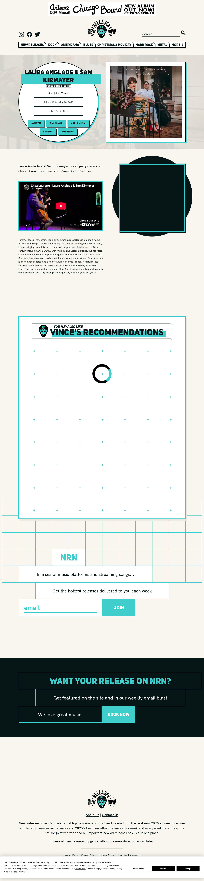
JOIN (119, 608)
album (104, 841)
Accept (188, 869)
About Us (92, 814)
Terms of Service (107, 854)
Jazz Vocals (62, 92)
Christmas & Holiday (114, 45)
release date (120, 841)
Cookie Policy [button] (80, 869)
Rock (52, 45)
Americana (70, 45)
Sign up (55, 823)
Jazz (51, 92)
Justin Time (62, 111)
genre (94, 841)
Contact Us (110, 814)
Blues (88, 45)
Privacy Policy (71, 854)
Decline (163, 869)
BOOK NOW (119, 714)
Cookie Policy (88, 854)
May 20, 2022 (66, 102)
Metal (162, 45)
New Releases (32, 45)
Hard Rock (144, 45)
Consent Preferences (129, 854)
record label (145, 841)
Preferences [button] (22, 872)
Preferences (138, 869)
